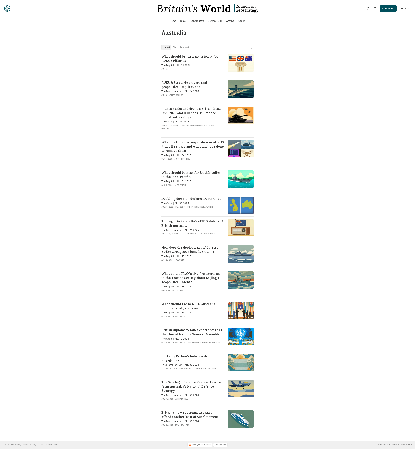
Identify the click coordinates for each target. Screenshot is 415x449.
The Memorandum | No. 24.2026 (180, 91)
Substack (382, 444)
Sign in (405, 8)
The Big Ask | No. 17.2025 (176, 256)
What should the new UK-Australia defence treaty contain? (188, 306)
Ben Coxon (179, 125)
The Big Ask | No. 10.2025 (176, 286)
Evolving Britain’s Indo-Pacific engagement (184, 358)
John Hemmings (182, 159)
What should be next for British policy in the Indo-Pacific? (191, 175)
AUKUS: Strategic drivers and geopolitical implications (184, 85)
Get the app (220, 444)
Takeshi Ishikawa (194, 125)
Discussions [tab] (186, 47)
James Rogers (176, 95)
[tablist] (177, 47)
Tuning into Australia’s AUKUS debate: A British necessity (192, 223)
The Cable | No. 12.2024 (175, 338)
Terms (40, 444)
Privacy (33, 444)
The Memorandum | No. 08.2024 (180, 364)
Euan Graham (182, 425)
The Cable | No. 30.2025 (175, 203)
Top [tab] (175, 47)
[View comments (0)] (183, 73)
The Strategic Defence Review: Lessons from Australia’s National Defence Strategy (191, 386)
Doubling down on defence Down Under (192, 199)
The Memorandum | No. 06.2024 (180, 395)
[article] (207, 64)
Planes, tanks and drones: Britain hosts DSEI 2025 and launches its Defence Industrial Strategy (191, 113)
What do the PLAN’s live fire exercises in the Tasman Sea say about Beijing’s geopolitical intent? (190, 278)
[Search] (368, 8)
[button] (173, 21)
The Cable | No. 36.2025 (175, 121)
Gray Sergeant (214, 342)
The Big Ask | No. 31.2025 (176, 181)
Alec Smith (180, 185)
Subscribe (388, 8)
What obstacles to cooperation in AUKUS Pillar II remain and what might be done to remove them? (192, 146)
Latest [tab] (166, 47)
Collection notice (52, 444)
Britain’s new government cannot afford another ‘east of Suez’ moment (189, 415)
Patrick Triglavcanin (202, 207)
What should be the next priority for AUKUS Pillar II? (189, 58)
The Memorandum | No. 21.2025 (180, 230)
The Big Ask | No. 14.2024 (176, 312)
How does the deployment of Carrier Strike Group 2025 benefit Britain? (189, 249)
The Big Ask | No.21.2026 (175, 65)
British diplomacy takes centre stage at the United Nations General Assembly (191, 332)
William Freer (182, 234)
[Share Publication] (375, 8)
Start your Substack (201, 444)
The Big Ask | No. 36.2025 (176, 155)
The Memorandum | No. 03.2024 (180, 421)
